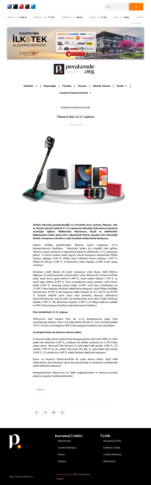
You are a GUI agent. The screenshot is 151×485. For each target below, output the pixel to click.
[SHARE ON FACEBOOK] (36, 412)
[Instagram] (27, 6)
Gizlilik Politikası (67, 447)
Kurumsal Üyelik (112, 440)
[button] (62, 412)
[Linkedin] (33, 6)
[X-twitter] (15, 6)
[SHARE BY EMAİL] (54, 412)
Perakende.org (63, 474)
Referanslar (109, 461)
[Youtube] (21, 6)
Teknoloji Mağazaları (75, 108)
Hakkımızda (64, 440)
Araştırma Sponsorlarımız (73, 93)
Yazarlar (82, 86)
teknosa (40, 390)
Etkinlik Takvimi (101, 86)
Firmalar (67, 86)
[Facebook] (9, 6)
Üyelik (119, 86)
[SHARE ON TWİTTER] (45, 412)
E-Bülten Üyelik (111, 447)
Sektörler (28, 86)
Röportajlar (50, 86)
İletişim (62, 461)
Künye (61, 454)
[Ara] (136, 7)
